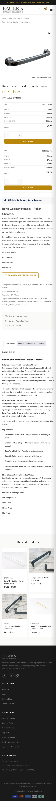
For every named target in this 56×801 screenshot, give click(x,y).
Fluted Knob (7, 262)
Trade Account (8, 704)
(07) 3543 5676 (12, 761)
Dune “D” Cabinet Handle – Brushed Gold (40, 627)
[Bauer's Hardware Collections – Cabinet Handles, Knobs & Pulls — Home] (12, 9)
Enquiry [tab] (41, 343)
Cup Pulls (6, 732)
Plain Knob (7, 257)
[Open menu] (51, 9)
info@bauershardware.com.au (18, 765)
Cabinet (23, 299)
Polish (18, 305)
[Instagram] (11, 675)
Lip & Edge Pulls (8, 737)
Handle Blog (7, 699)
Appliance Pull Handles (11, 747)
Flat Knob (6, 267)
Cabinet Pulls (7, 723)
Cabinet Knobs (8, 728)
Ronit (23, 305)
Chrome (12, 305)
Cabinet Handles (8, 718)
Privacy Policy (20, 791)
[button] (49, 33)
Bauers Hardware (13, 299)
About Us (6, 689)
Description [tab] (10, 343)
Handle (30, 299)
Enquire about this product (22, 275)
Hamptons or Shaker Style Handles (24, 285)
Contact (5, 694)
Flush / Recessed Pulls (10, 742)
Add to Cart (28, 141)
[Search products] (39, 9)
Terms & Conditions (34, 791)
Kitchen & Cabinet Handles (19, 18)
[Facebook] (4, 675)
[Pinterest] (17, 675)
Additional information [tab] (26, 343)
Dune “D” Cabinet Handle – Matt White (14, 582)
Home (4, 18)
